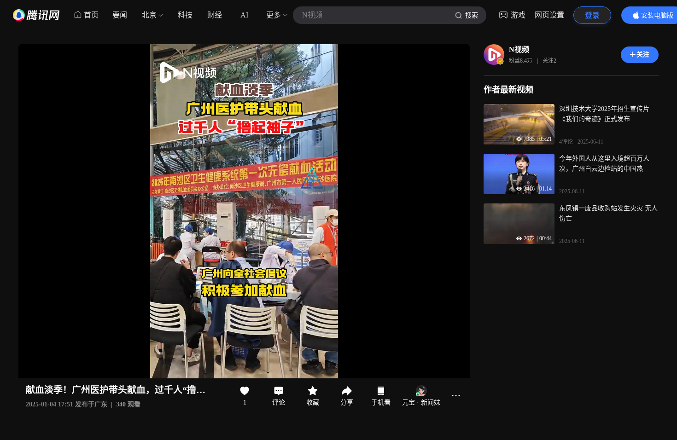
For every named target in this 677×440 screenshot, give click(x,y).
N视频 (519, 49)
